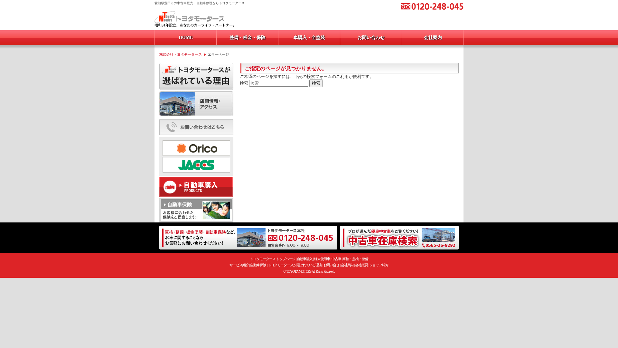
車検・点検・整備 (355, 259)
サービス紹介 (238, 265)
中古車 (336, 259)
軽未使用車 (322, 259)
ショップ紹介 (378, 265)
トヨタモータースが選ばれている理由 (295, 265)
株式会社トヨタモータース (180, 54)
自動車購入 (305, 259)
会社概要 (361, 265)
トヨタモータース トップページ (272, 259)
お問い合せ (331, 265)
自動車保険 (258, 265)
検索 (244, 83)
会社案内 (347, 265)
